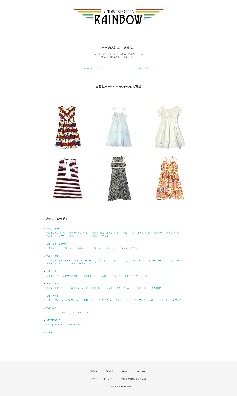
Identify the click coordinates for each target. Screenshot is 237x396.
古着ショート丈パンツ (79, 312)
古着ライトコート (79, 288)
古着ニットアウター (111, 276)
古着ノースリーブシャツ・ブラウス (121, 248)
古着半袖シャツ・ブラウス (87, 248)
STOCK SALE (53, 320)
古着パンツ (51, 308)
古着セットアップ (100, 236)
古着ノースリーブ (155, 260)
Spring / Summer (54, 325)
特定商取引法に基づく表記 (133, 379)
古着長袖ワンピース (55, 233)
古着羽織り (157, 288)
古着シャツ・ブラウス (56, 244)
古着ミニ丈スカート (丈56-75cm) (165, 300)
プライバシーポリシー (101, 379)
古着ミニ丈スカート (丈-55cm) (130, 300)
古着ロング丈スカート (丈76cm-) (62, 300)
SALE (49, 332)
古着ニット (51, 271)
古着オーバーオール (78, 236)
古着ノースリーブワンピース (105, 233)
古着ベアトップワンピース (166, 233)
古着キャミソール (134, 260)
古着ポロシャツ (174, 260)
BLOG (125, 371)
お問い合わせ (144, 68)
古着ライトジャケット (56, 288)
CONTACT (141, 371)
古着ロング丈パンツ (55, 312)
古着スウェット (53, 263)
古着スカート (52, 296)
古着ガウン (142, 288)
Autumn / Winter (75, 325)
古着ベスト (117, 260)
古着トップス (52, 256)
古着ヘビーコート (125, 288)
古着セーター (52, 276)
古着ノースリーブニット (136, 276)
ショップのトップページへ (92, 68)
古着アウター (52, 283)
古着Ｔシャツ (101, 260)
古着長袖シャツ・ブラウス (58, 248)
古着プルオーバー (83, 260)
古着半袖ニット (90, 276)
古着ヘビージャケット (102, 288)
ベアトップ (70, 263)
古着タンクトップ (87, 263)
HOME (93, 371)
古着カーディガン (71, 276)
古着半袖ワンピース (78, 233)
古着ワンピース (53, 228)
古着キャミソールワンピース (136, 233)
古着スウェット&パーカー (58, 260)
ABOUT (109, 371)
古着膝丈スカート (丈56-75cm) (97, 300)
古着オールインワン (55, 236)
